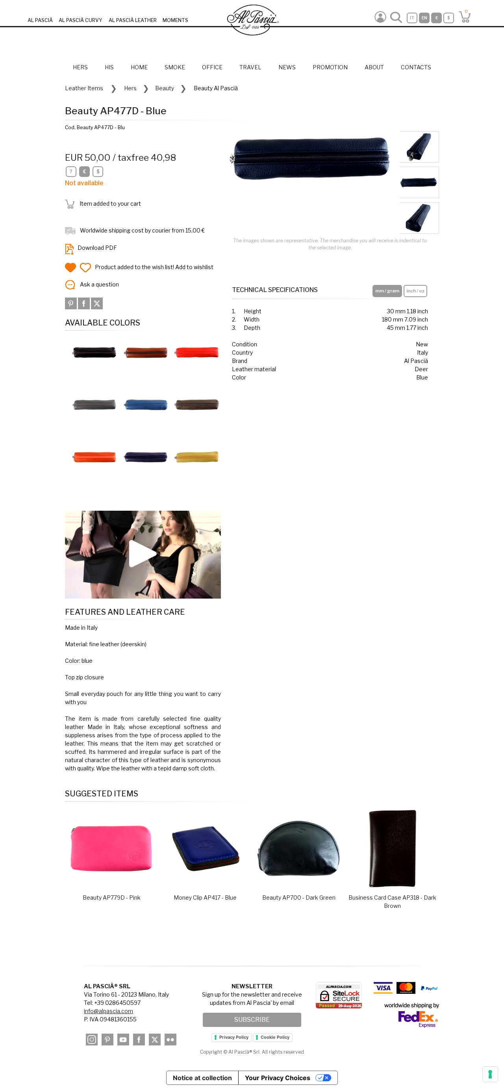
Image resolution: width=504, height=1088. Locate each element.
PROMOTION (330, 67)
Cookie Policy (275, 1037)
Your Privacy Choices (277, 1078)
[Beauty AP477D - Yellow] (196, 456)
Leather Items (84, 88)
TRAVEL (250, 67)
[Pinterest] (71, 302)
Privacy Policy (233, 1037)
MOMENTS (175, 20)
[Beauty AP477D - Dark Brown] (94, 352)
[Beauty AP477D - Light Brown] (145, 352)
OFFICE (212, 67)
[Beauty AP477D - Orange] (94, 456)
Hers (130, 88)
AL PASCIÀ (40, 20)
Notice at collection (202, 1078)
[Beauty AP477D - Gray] (94, 404)
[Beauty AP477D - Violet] (145, 456)
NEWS (287, 67)
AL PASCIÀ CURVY (80, 20)
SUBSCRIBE (252, 1019)
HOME (139, 67)
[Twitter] (97, 302)
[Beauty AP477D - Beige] (196, 404)
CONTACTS (416, 67)
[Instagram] (92, 1039)
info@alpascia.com (108, 1011)
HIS (109, 67)
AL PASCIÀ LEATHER (133, 20)
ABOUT (374, 67)
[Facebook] (84, 302)
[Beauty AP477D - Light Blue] (145, 404)
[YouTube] (123, 1039)
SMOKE (175, 67)
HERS (80, 67)
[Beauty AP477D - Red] (196, 352)
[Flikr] (170, 1039)
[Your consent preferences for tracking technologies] (490, 1074)
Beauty (164, 88)
